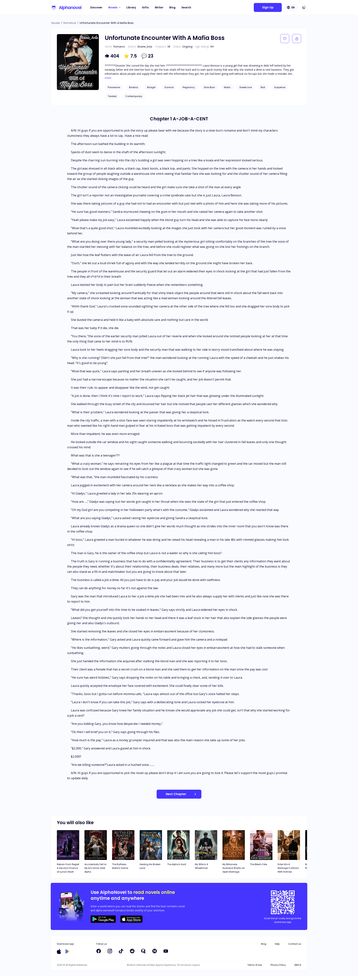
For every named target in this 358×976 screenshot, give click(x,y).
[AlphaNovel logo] (66, 7)
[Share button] (296, 38)
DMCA (297, 964)
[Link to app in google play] (67, 951)
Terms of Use (254, 964)
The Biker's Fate (258, 864)
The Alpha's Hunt (176, 864)
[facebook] (98, 951)
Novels (55, 23)
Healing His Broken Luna (150, 866)
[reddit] (132, 951)
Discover (96, 7)
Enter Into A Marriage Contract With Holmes (288, 868)
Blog (172, 7)
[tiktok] (121, 951)
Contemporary (133, 96)
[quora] (143, 951)
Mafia (227, 87)
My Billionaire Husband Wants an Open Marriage (233, 868)
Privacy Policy (278, 964)
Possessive (114, 87)
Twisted (112, 96)
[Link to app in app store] (59, 951)
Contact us (294, 943)
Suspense (279, 87)
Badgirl (151, 87)
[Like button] (284, 38)
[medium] (154, 951)
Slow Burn (209, 87)
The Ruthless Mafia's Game (120, 866)
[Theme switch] (304, 7)
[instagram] (110, 951)
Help (277, 943)
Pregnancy (189, 87)
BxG (263, 87)
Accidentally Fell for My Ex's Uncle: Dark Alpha (95, 868)
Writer (159, 7)
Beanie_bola (144, 46)
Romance (69, 23)
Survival (169, 87)
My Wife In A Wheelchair (201, 866)
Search (186, 7)
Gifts (145, 7)
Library (131, 7)
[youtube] (166, 951)
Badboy (133, 87)
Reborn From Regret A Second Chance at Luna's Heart (68, 868)
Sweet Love (245, 87)
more (108, 77)
